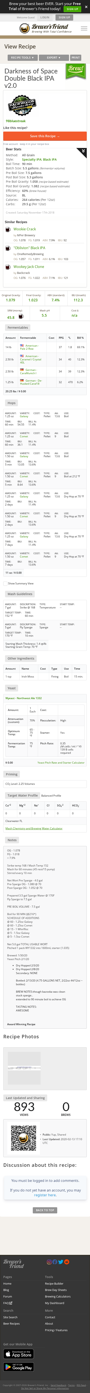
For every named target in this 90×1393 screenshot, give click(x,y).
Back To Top (45, 1210)
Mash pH (45, 310)
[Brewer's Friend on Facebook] (54, 1263)
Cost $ (74, 310)
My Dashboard (54, 1303)
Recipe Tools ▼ (22, 57)
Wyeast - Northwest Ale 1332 (23, 698)
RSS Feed (81, 1385)
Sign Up (72, 9)
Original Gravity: (11, 295)
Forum (7, 1296)
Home (7, 1283)
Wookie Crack (25, 229)
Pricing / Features (56, 1330)
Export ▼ (54, 57)
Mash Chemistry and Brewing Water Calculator (33, 828)
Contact (50, 1317)
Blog (6, 1290)
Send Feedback (58, 1385)
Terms (71, 1385)
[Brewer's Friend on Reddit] (66, 1263)
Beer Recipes (11, 1323)
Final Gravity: (33, 295)
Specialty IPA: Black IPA (39, 159)
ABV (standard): (56, 295)
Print (76, 57)
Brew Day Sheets (56, 1290)
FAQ (6, 1303)
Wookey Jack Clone (29, 266)
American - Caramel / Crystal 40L (30, 359)
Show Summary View (20, 583)
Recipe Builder (54, 1283)
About (49, 1323)
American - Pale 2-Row (29, 347)
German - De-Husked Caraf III (31, 382)
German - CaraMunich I (28, 371)
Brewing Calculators (58, 1296)
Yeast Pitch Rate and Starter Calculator (61, 762)
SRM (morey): (14, 310)
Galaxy (24, 416)
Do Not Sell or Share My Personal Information (45, 1388)
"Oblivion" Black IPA (29, 247)
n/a (75, 315)
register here (45, 1195)
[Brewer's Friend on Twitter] (60, 1263)
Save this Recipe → (45, 136)
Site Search (10, 1317)
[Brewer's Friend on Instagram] (49, 1263)
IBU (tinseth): (79, 295)
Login (44, 17)
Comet (24, 436)
